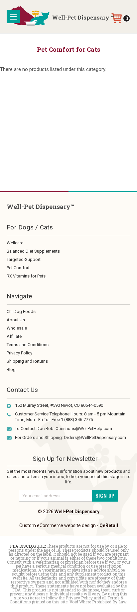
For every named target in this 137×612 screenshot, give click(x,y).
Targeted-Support (24, 259)
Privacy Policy (19, 352)
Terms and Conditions (28, 344)
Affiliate (14, 336)
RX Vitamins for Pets (26, 276)
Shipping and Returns (27, 361)
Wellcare (15, 242)
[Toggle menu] (13, 16)
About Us (16, 319)
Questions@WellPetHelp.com (84, 428)
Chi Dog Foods (21, 311)
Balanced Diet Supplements (33, 251)
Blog (11, 369)
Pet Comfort (18, 267)
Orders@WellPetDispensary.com (95, 437)
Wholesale (17, 328)
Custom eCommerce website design (57, 525)
